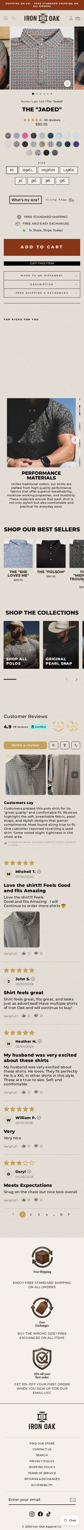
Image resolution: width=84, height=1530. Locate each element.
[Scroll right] (76, 679)
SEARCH (42, 1455)
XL (21, 180)
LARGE (68, 170)
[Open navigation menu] (6, 18)
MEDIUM (48, 170)
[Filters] (64, 745)
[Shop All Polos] (21, 645)
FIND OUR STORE (42, 1443)
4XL (62, 180)
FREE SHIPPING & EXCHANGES (42, 292)
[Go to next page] (69, 1214)
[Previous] (9, 440)
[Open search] (13, 18)
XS (12, 170)
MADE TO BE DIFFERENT (42, 275)
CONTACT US (42, 1449)
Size (42, 162)
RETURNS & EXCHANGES (42, 1479)
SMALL (27, 170)
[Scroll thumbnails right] (74, 774)
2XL (34, 180)
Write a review (25, 745)
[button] (33, 120)
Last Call (38, 101)
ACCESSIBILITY (42, 1485)
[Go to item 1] (26, 775)
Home (25, 101)
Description (42, 284)
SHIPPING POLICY (42, 1467)
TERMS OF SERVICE (42, 1473)
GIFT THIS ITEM (42, 263)
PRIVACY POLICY (42, 1461)
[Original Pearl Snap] (61, 645)
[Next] (75, 440)
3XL (48, 180)
